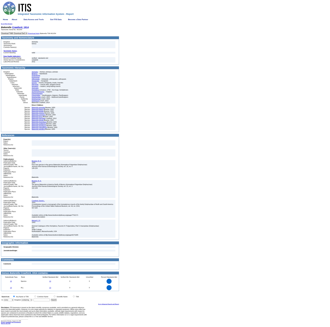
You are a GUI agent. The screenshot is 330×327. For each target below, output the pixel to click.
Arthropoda (36, 79)
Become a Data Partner (78, 19)
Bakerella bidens (38, 109)
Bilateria (35, 74)
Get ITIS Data (56, 19)
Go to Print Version (6, 23)
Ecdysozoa (35, 77)
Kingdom (17, 300)
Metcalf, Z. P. (36, 220)
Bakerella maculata (38, 118)
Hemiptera (35, 90)
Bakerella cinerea (38, 113)
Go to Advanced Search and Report (108, 304)
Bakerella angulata (38, 107)
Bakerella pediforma (39, 124)
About (14, 19)
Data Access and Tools (34, 19)
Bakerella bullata (38, 111)
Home (5, 19)
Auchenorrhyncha (38, 92)
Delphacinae (36, 99)
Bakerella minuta (38, 120)
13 (11, 281)
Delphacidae (36, 97)
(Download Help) (34, 33)
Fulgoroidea (36, 95)
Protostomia (36, 75)
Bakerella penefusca (39, 126)
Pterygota (35, 84)
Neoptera (35, 86)
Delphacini (35, 101)
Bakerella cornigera (39, 115)
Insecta (34, 83)
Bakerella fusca (37, 117)
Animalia (35, 72)
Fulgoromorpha (37, 93)
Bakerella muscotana (39, 122)
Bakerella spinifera (38, 129)
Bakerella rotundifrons (39, 127)
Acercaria (35, 88)
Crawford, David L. (38, 201)
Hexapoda (35, 81)
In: (2, 300)
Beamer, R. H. (36, 161)
